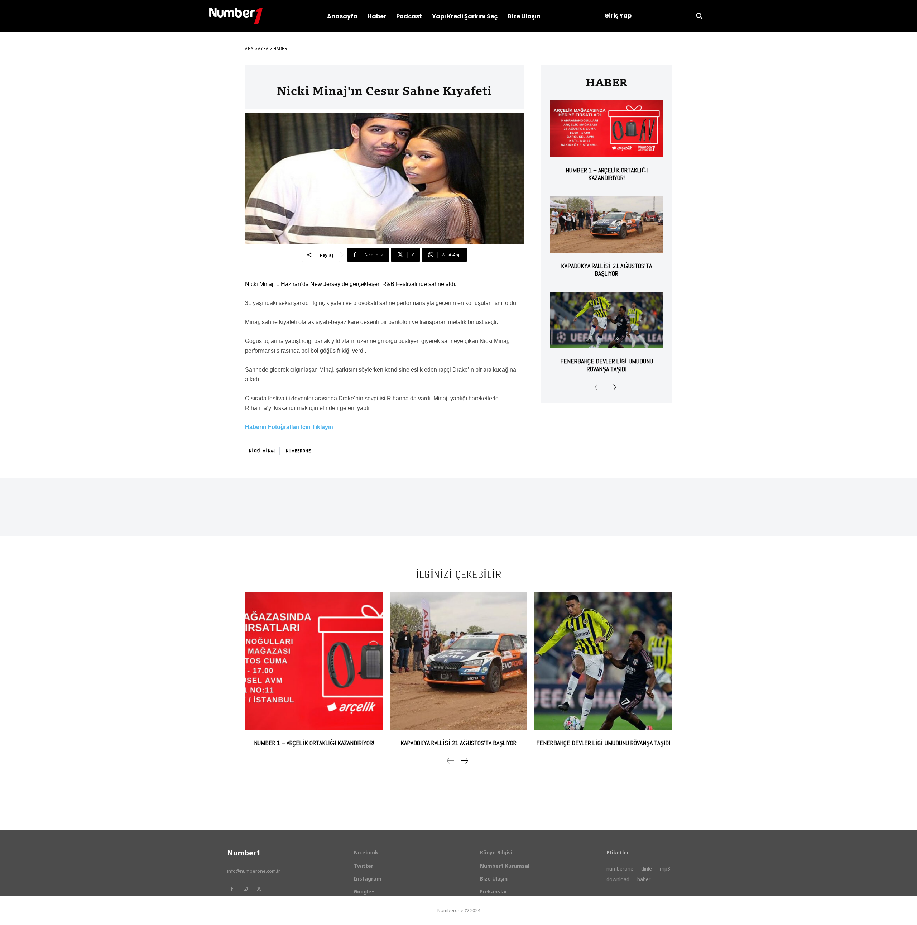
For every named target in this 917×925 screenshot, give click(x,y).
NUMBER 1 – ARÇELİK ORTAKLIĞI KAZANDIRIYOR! (607, 174)
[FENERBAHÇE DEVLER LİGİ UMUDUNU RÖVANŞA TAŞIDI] (606, 320)
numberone (298, 451)
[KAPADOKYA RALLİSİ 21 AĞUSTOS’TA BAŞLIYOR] (606, 224)
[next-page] (612, 387)
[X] (259, 888)
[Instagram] (245, 888)
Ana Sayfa (257, 48)
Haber (280, 48)
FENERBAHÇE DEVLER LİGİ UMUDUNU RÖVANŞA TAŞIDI (606, 365)
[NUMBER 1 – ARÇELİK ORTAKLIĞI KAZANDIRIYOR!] (606, 128)
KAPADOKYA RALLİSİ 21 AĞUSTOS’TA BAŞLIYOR (606, 270)
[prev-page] (598, 387)
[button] (699, 15)
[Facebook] (231, 888)
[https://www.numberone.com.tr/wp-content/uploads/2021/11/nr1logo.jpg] (236, 16)
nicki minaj (262, 451)
